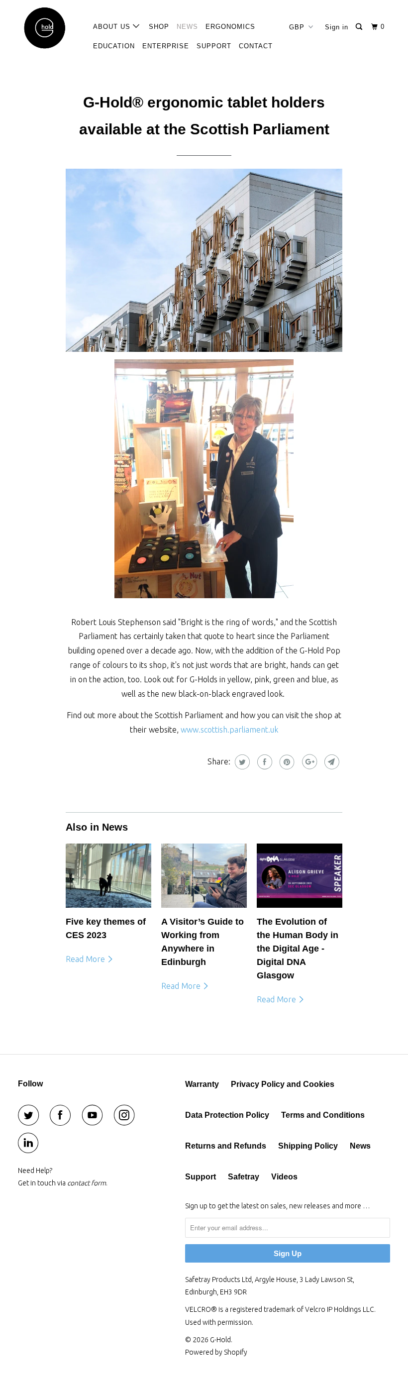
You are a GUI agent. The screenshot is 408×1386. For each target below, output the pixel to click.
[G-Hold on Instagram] (126, 1115)
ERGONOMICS (230, 26)
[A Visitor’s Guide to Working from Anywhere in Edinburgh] (204, 876)
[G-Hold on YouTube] (94, 1115)
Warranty (202, 1084)
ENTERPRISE (165, 46)
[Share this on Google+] (308, 761)
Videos (284, 1177)
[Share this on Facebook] (263, 761)
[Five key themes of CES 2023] (108, 876)
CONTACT (256, 46)
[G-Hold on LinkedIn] (30, 1143)
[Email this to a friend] (330, 761)
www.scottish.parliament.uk (229, 729)
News (360, 1146)
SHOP (159, 26)
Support (200, 1177)
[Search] (360, 26)
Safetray (243, 1177)
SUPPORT (214, 46)
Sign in (336, 27)
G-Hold (220, 1340)
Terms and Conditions (323, 1115)
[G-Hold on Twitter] (30, 1115)
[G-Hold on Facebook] (62, 1115)
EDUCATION (114, 46)
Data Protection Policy (227, 1115)
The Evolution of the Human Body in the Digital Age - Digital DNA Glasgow (297, 948)
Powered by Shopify (216, 1352)
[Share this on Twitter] (241, 761)
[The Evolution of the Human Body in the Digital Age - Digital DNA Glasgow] (299, 876)
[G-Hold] (49, 28)
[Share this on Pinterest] (286, 761)
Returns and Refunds (225, 1146)
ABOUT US (113, 26)
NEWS (187, 26)
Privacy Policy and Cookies (282, 1084)
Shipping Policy (308, 1146)
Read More (86, 959)
